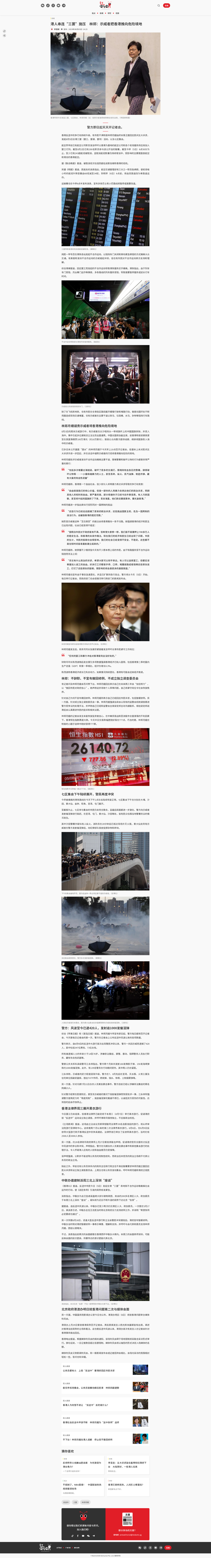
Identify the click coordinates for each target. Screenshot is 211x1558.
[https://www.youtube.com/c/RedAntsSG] (58, 5)
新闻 (101, 13)
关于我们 (59, 1548)
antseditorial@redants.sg (131, 1534)
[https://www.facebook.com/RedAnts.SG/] (53, 5)
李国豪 (57, 29)
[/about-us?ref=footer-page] (42, 5)
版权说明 (76, 1548)
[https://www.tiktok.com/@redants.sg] (48, 5)
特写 (109, 13)
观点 (93, 13)
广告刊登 (68, 1548)
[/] (105, 5)
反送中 (66, 1502)
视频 (117, 13)
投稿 (166, 5)
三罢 (75, 1502)
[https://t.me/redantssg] (63, 5)
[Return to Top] (206, 1554)
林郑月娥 (85, 1502)
